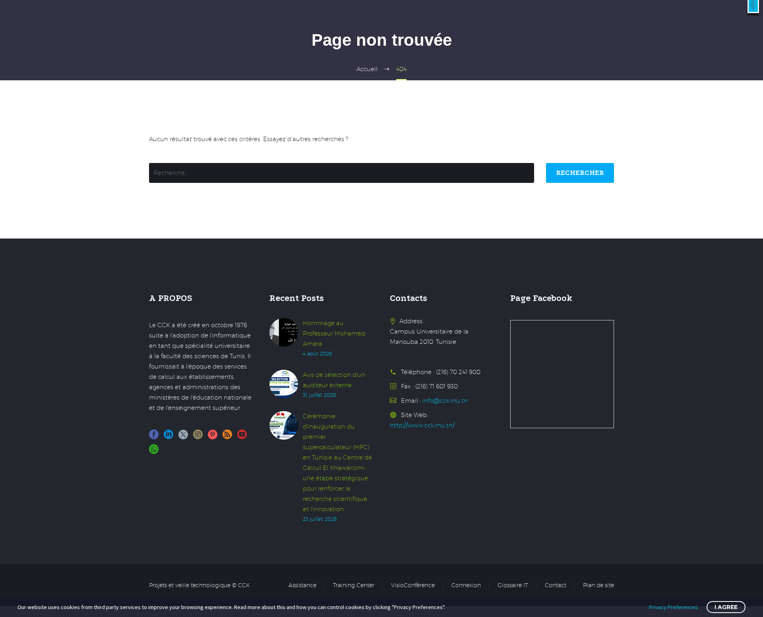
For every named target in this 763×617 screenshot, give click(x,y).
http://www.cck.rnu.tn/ (422, 425)
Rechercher (580, 173)
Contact (555, 585)
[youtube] (242, 437)
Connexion (466, 585)
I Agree (726, 607)
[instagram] (198, 437)
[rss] (227, 437)
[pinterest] (212, 437)
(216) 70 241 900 (458, 372)
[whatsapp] (154, 451)
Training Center (353, 585)
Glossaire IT (513, 585)
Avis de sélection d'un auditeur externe (334, 379)
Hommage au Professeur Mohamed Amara (334, 333)
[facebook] (154, 437)
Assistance (302, 585)
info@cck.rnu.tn (445, 400)
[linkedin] (168, 437)
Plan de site (598, 585)
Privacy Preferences (673, 607)
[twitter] (183, 437)
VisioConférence (413, 585)
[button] (753, 6)
